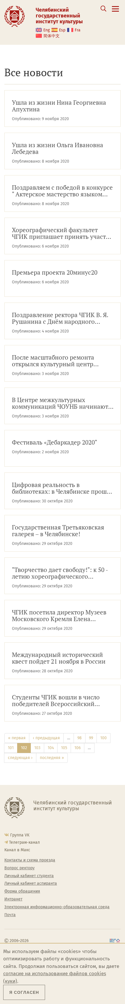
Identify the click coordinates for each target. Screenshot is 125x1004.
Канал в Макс (17, 849)
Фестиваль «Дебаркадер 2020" (54, 442)
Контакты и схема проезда (29, 860)
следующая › (20, 757)
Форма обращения (22, 891)
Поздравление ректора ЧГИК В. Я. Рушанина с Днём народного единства (60, 319)
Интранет (13, 899)
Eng (46, 30)
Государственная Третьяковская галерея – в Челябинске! (58, 531)
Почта (10, 915)
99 (91, 737)
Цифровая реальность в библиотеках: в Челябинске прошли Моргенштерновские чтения (63, 488)
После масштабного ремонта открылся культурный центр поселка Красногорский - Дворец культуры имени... (59, 361)
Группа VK (19, 835)
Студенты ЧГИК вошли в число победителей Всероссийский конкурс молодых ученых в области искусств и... (62, 701)
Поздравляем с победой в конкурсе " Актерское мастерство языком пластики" (62, 191)
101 (11, 747)
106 (77, 747)
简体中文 (51, 35)
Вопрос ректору (19, 868)
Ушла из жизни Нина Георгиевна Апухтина (59, 106)
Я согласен (24, 992)
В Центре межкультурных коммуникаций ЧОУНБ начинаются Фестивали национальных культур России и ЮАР (63, 404)
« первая (17, 737)
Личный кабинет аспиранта (30, 883)
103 (37, 747)
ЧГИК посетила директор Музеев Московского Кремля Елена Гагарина (59, 616)
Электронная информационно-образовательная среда (57, 907)
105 (64, 747)
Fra (78, 30)
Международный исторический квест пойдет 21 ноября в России (59, 658)
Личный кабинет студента (29, 876)
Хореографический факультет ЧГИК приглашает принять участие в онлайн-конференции (62, 234)
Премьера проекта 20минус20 (54, 272)
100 (103, 737)
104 (51, 747)
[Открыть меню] (115, 12)
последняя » (52, 757)
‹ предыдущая (46, 737)
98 (79, 737)
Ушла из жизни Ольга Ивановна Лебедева (57, 149)
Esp (62, 30)
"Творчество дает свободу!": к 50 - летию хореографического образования (60, 573)
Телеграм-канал (24, 842)
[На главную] (14, 16)
